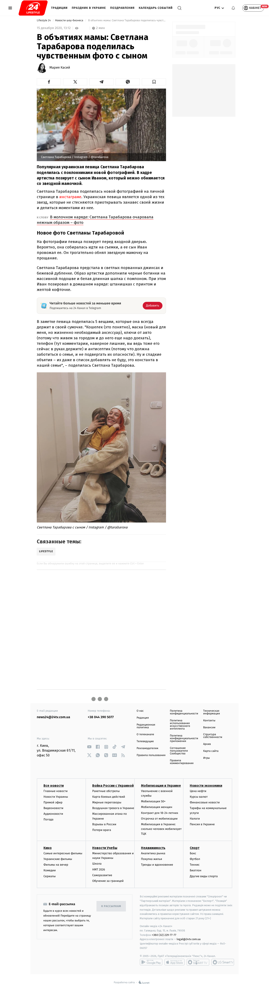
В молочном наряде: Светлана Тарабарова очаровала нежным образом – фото (95, 220)
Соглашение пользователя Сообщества (179, 751)
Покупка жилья (151, 859)
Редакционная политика (146, 726)
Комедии (50, 870)
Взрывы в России (104, 824)
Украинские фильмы (58, 859)
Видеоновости (53, 808)
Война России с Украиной (113, 786)
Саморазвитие (102, 875)
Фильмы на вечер (56, 864)
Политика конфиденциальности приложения (184, 738)
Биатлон (195, 870)
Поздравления (122, 8)
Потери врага (101, 830)
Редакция (143, 717)
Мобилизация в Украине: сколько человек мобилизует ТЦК (161, 829)
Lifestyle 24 (44, 20)
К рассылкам (111, 906)
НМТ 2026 (98, 869)
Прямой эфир (53, 802)
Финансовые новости (205, 802)
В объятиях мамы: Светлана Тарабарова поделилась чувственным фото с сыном (126, 20)
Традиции (59, 8)
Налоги (195, 818)
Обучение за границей (108, 881)
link (89, 747)
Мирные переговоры (106, 802)
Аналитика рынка (153, 853)
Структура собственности (212, 736)
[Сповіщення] (233, 8)
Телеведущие (145, 741)
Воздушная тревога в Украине (113, 808)
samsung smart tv (222, 962)
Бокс (193, 853)
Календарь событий (156, 8)
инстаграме (70, 196)
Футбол (195, 859)
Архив (207, 744)
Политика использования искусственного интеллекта (180, 724)
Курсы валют (199, 797)
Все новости (54, 786)
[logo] (33, 8)
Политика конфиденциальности (184, 712)
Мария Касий (59, 67)
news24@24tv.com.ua (53, 717)
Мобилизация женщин (156, 807)
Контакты (209, 720)
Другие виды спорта (204, 876)
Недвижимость (153, 848)
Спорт (194, 848)
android (151, 962)
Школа (97, 863)
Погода (48, 819)
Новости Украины (56, 797)
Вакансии (209, 727)
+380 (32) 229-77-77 (164, 935)
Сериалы (50, 876)
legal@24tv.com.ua (188, 939)
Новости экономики (206, 786)
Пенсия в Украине (202, 824)
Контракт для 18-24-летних (159, 813)
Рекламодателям (147, 748)
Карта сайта (211, 751)
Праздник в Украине (89, 8)
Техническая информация (211, 712)
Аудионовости (53, 814)
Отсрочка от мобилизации (159, 818)
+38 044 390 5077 (101, 717)
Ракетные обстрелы (106, 791)
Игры (206, 758)
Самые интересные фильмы (63, 853)
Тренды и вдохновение (157, 864)
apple (175, 962)
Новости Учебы (104, 848)
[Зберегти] (154, 81)
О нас (140, 711)
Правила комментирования (182, 762)
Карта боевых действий (108, 797)
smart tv (198, 962)
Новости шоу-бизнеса (69, 20)
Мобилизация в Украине (161, 786)
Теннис (195, 864)
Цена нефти (198, 791)
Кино (48, 848)
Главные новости (56, 791)
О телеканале (145, 734)
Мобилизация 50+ (153, 801)
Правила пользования (151, 755)
